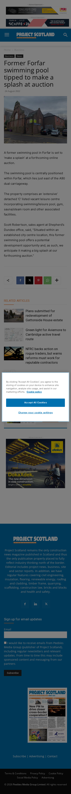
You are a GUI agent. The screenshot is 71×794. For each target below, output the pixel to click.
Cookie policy (34, 391)
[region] (35, 397)
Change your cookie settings (35, 412)
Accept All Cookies (35, 402)
